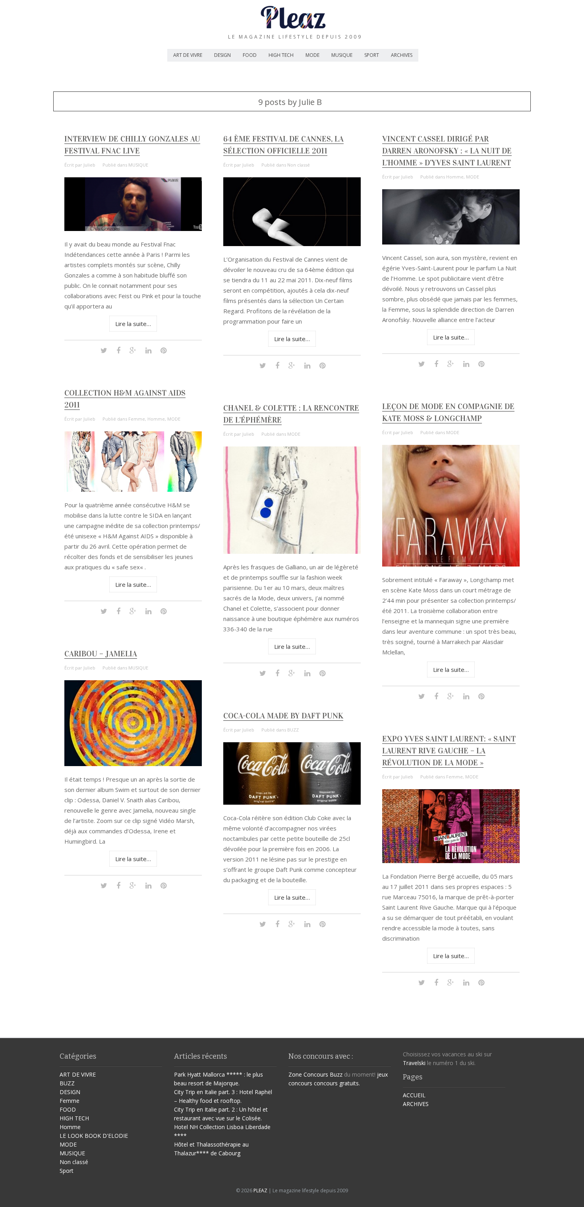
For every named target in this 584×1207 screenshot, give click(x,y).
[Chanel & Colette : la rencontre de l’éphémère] (292, 551)
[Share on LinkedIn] (148, 350)
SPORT (371, 55)
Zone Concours (308, 1074)
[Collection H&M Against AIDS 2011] (133, 489)
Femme (136, 419)
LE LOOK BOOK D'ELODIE (94, 1135)
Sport (66, 1170)
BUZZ (293, 730)
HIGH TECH (281, 55)
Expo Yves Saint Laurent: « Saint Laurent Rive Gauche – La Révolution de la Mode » (449, 750)
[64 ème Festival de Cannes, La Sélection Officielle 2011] (292, 244)
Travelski (414, 1063)
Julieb (89, 165)
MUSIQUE (341, 55)
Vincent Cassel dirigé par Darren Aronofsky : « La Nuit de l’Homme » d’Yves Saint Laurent (447, 150)
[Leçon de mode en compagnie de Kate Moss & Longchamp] (451, 564)
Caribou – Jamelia (100, 653)
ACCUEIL (414, 1095)
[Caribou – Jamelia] (133, 764)
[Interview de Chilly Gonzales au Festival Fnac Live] (133, 229)
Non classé (298, 165)
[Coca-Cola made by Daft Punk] (292, 802)
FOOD (250, 55)
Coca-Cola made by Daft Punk (283, 715)
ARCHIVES (401, 55)
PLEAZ (260, 1190)
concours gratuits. (337, 1083)
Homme (455, 177)
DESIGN (222, 55)
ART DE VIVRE (187, 55)
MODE (312, 55)
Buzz (336, 1074)
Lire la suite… (133, 324)
